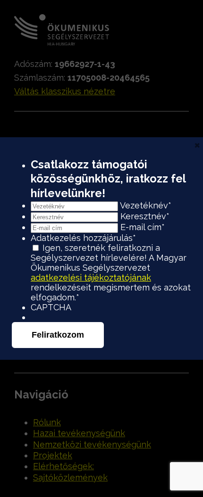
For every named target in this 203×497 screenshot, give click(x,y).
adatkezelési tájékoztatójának (91, 277)
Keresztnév (144, 216)
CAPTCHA (51, 307)
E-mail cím (142, 227)
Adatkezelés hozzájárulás (83, 238)
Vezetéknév (145, 205)
